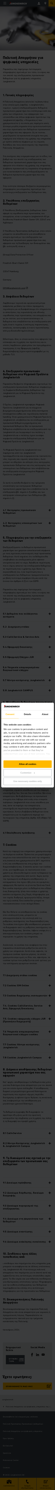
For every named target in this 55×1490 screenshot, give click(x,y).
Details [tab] (27, 714)
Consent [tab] (10, 714)
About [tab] (45, 714)
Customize (25, 772)
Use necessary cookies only (27, 781)
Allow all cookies (27, 764)
